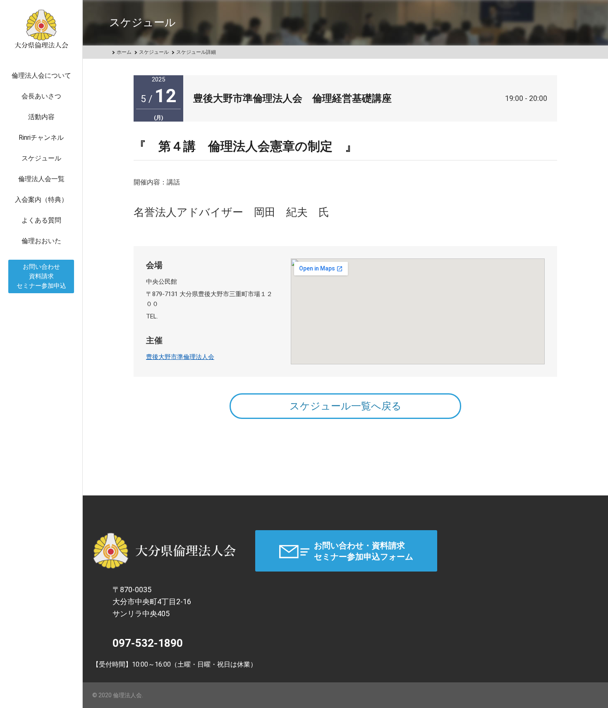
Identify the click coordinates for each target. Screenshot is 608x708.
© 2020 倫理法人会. (117, 695)
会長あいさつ (41, 96)
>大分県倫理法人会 (164, 551)
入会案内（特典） (41, 199)
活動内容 (41, 117)
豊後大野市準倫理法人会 (180, 357)
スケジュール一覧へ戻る (346, 406)
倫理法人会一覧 (41, 179)
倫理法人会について (41, 75)
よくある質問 (41, 220)
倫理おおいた (41, 241)
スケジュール (41, 158)
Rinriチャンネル (41, 137)
